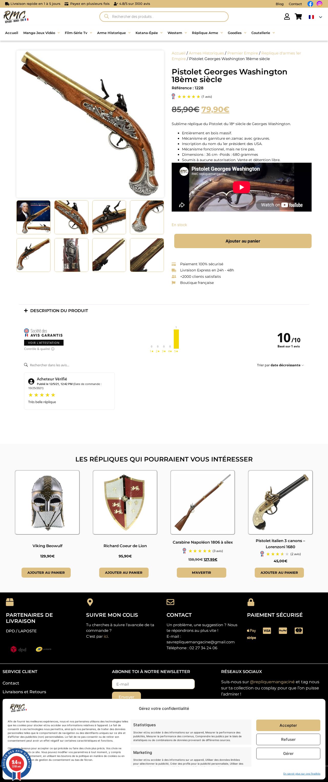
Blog (280, 4)
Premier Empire (242, 53)
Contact (295, 4)
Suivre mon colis (112, 615)
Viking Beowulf (48, 545)
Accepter (288, 725)
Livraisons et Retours (24, 691)
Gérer (288, 753)
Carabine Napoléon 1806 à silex (203, 542)
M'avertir (201, 572)
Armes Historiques (206, 53)
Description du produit (59, 310)
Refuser (288, 739)
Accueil (179, 53)
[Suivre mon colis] (90, 602)
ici (106, 636)
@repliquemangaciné (272, 681)
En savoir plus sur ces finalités (301, 773)
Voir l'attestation (43, 343)
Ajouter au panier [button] (46, 572)
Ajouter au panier (242, 241)
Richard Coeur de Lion (125, 545)
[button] (164, 311)
